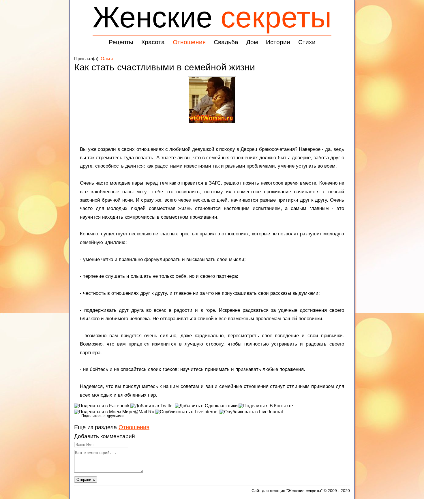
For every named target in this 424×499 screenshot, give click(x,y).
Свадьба (226, 42)
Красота (153, 42)
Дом (252, 42)
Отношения (189, 42)
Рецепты (121, 42)
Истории (278, 42)
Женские (212, 17)
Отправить (85, 479)
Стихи (307, 42)
